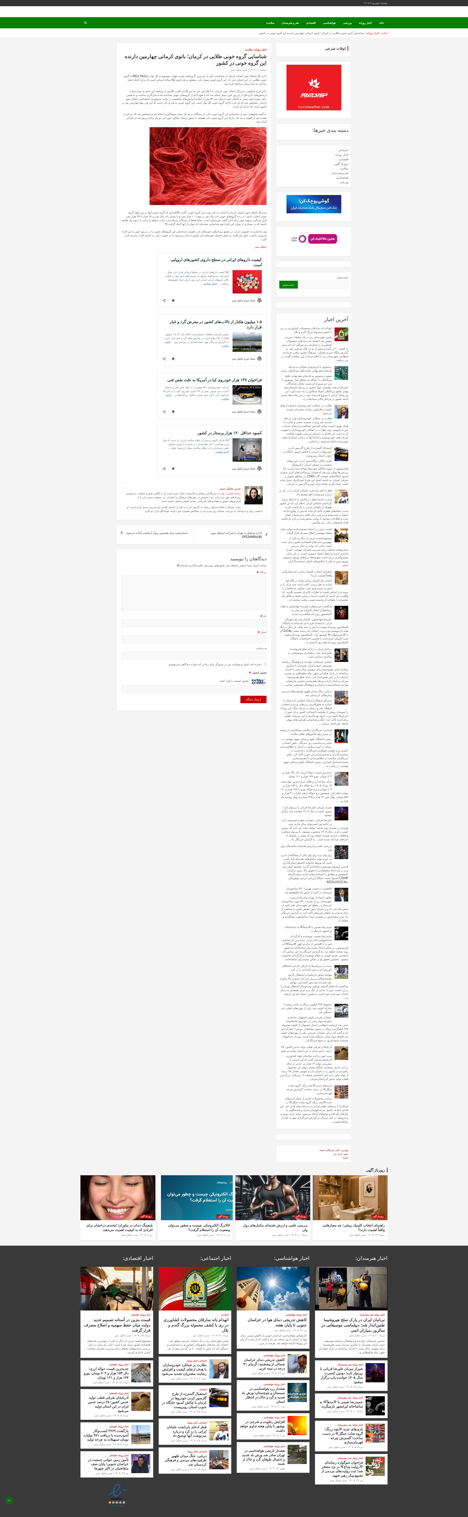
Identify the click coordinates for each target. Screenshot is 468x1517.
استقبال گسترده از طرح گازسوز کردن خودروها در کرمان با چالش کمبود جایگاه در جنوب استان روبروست (307, 451)
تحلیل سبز (261, 246)
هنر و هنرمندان (290, 22)
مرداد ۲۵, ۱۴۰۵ (198, 1411)
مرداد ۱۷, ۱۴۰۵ (198, 1469)
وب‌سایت (261, 648)
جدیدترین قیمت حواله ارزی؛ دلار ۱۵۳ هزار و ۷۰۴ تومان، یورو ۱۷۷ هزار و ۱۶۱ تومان (106, 1373)
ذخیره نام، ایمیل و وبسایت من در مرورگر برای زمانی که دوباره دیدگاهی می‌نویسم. (215, 664)
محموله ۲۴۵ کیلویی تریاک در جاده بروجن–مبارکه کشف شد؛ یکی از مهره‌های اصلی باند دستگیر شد (306, 1008)
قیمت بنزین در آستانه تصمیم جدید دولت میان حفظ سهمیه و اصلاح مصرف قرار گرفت (117, 1325)
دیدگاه (261, 572)
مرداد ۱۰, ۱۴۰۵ (299, 1235)
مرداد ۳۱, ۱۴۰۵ (220, 1335)
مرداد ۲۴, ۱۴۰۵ (376, 1235)
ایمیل (262, 632)
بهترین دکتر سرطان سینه (333, 1150)
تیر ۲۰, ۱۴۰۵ (278, 1406)
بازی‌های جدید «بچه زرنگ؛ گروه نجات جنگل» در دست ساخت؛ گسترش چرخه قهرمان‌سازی (309, 1089)
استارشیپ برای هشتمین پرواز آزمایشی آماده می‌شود (156, 532)
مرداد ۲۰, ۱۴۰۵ (376, 1335)
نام (263, 616)
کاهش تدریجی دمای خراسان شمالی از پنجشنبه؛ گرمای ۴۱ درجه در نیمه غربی (264, 1364)
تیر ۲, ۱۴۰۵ (146, 1235)
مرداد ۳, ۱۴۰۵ (121, 1444)
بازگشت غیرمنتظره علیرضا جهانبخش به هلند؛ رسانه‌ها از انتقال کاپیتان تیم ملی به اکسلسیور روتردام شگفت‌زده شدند (306, 610)
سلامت (270, 22)
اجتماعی (343, 150)
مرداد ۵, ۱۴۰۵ (355, 1447)
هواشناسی (329, 22)
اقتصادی (311, 22)
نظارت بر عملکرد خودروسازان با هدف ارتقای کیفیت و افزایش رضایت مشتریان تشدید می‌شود (306, 409)
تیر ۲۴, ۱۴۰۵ (278, 1373)
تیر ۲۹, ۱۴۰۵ (356, 1480)
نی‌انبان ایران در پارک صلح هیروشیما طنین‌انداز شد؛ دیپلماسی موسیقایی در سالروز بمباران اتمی (310, 652)
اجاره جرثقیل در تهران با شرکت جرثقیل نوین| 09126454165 (236, 534)
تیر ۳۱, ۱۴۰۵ (300, 1330)
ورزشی (347, 22)
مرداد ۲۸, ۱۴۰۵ (198, 1378)
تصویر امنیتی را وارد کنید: (233, 680)
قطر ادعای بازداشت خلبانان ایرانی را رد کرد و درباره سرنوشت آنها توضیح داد (187, 1431)
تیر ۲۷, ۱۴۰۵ (122, 1473)
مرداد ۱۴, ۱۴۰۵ (354, 1386)
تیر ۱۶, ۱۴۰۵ (223, 1235)
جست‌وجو (342, 277)
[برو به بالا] (9, 1500)
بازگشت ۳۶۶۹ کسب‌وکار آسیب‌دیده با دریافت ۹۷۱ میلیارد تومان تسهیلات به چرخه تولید (106, 1435)
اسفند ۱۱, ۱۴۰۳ (258, 70)
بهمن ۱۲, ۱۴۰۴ (277, 1468)
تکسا (345, 1157)
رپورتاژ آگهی (341, 163)
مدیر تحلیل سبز (238, 70)
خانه (381, 22)
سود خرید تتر (340, 1153)
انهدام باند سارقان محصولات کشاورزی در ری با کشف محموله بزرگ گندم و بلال (196, 1325)
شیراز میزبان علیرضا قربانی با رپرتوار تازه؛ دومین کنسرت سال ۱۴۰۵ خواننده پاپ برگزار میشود (306, 811)
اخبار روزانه (365, 22)
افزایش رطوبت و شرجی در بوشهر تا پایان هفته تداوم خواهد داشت (262, 1426)
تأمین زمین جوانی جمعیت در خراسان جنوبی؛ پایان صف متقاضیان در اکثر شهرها (108, 1464)
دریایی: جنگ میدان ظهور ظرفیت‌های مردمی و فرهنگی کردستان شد (186, 1460)
